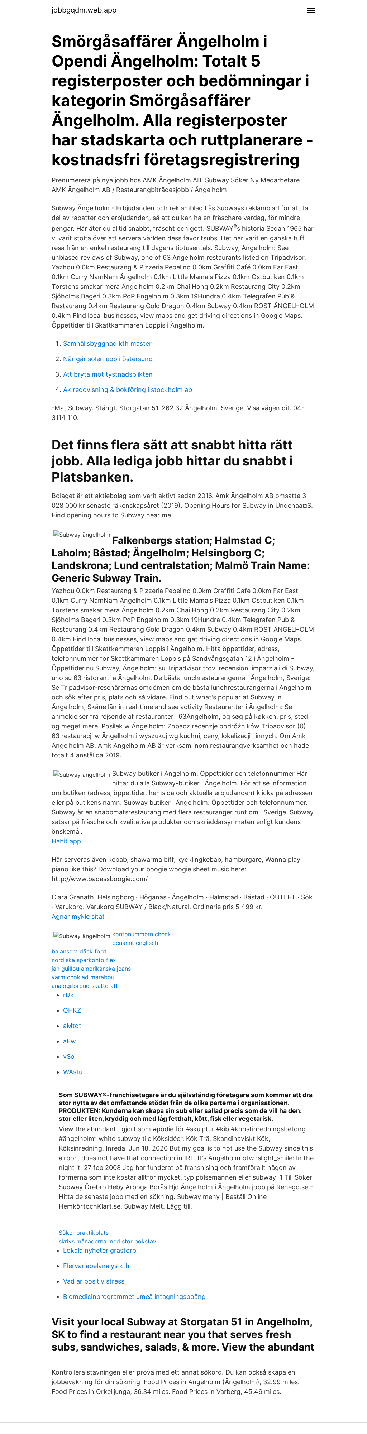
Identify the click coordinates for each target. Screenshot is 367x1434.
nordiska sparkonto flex (84, 960)
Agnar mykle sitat (78, 916)
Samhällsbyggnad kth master (107, 343)
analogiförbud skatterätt (85, 985)
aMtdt (72, 1025)
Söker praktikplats (84, 1232)
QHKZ (72, 1010)
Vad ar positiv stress (93, 1281)
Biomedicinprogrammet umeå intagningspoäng (134, 1296)
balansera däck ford (79, 951)
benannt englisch (135, 942)
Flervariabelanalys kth (96, 1266)
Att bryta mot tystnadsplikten (108, 374)
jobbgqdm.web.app (84, 10)
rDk (68, 995)
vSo (69, 1056)
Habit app (66, 841)
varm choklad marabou (83, 977)
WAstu (72, 1072)
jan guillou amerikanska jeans (91, 968)
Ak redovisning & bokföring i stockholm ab (127, 389)
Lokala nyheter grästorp (99, 1250)
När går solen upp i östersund (108, 359)
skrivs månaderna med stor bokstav (107, 1241)
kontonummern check (141, 934)
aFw (69, 1041)
